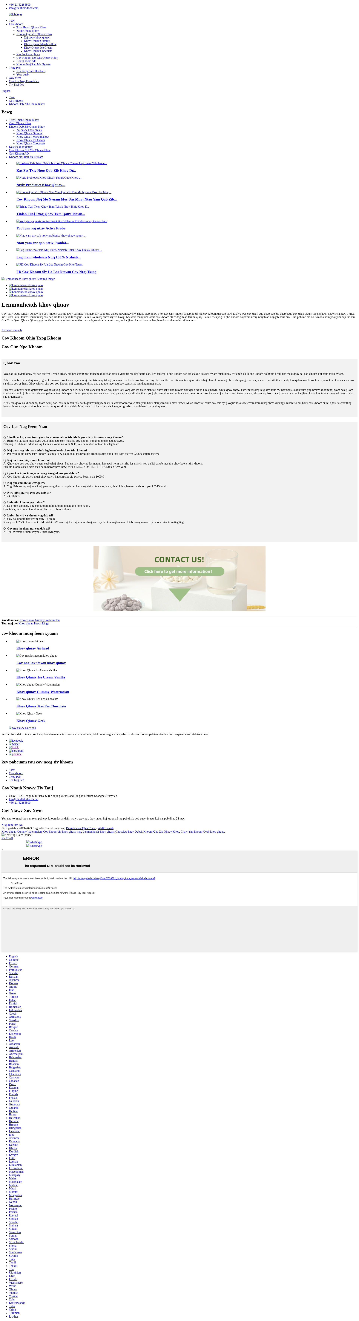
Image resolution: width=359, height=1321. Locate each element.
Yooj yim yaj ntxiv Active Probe (40, 228)
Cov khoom (16, 24)
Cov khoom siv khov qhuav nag (62, 831)
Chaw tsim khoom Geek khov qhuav (202, 831)
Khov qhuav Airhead (32, 648)
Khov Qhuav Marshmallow (40, 44)
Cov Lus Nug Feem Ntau (24, 81)
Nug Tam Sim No (12, 824)
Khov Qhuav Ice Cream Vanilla (40, 677)
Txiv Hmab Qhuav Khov (31, 27)
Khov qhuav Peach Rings (34, 623)
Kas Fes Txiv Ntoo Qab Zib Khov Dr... (46, 170)
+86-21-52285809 (19, 4)
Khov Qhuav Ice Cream (38, 47)
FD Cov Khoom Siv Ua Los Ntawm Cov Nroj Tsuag (56, 272)
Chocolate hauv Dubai (128, 831)
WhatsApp (35, 842)
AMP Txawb (105, 828)
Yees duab (22, 74)
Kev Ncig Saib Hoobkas (30, 71)
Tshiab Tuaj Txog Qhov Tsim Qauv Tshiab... (50, 214)
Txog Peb (15, 67)
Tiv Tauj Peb (16, 84)
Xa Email (7, 838)
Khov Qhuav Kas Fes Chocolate (41, 706)
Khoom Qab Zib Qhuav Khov (34, 34)
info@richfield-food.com (23, 8)
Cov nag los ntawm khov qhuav (41, 663)
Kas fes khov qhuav (28, 54)
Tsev (12, 20)
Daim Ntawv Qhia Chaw (81, 828)
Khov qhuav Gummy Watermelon (39, 620)
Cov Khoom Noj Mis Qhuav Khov (37, 57)
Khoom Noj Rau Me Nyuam (33, 64)
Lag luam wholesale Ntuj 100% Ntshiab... (48, 257)
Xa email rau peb (11, 330)
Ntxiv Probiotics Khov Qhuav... (40, 185)
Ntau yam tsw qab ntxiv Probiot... (42, 243)
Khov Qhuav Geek (30, 721)
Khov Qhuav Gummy (37, 40)
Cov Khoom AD (26, 61)
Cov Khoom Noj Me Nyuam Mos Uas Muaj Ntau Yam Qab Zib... (66, 199)
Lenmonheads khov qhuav (98, 831)
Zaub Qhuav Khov (27, 30)
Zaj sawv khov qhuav (37, 37)
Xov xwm (15, 77)
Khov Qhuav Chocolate (38, 51)
